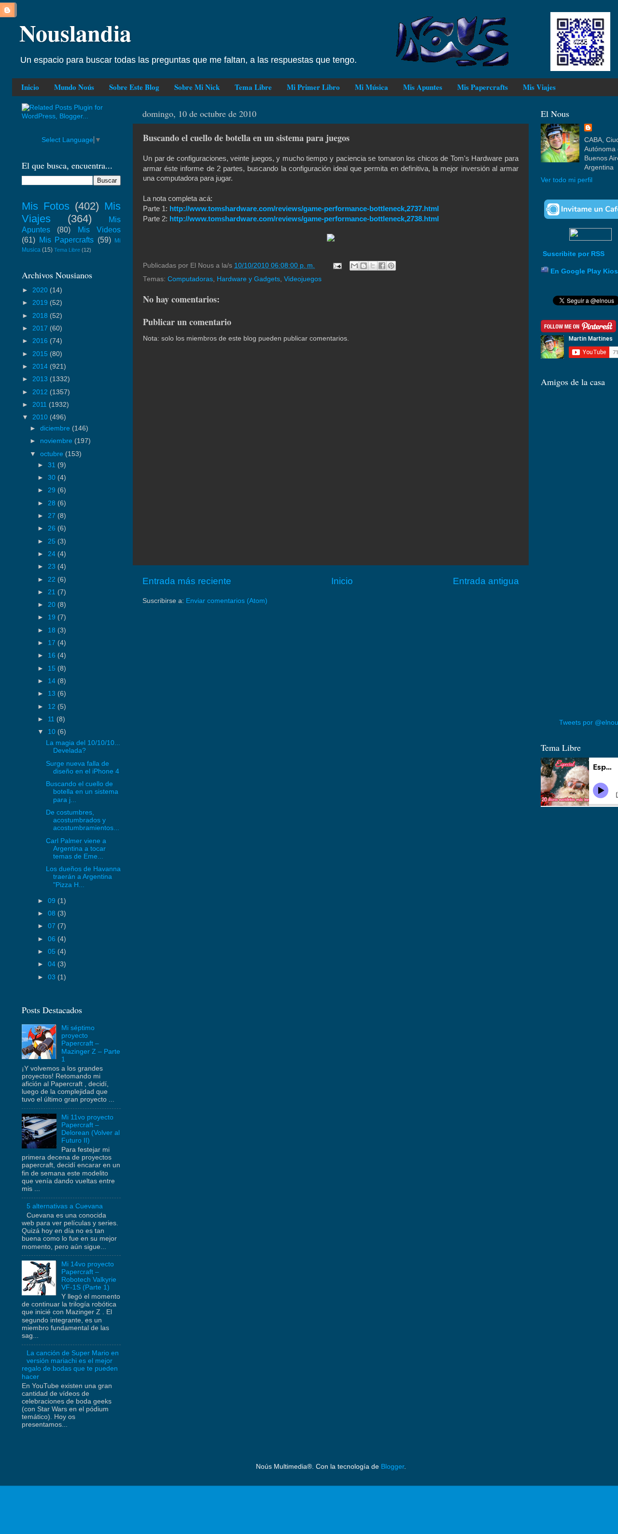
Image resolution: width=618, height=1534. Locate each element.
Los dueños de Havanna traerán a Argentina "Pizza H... (83, 876)
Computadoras (190, 279)
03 (52, 977)
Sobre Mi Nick (197, 87)
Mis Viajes (539, 87)
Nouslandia (75, 32)
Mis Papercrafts (482, 87)
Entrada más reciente (186, 581)
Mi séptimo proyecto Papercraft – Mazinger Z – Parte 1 (90, 1043)
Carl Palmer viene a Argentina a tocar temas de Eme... (76, 848)
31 (52, 465)
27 (52, 515)
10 (52, 731)
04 (52, 964)
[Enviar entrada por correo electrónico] (337, 265)
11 (52, 719)
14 (52, 681)
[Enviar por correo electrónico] (354, 266)
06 (52, 939)
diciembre (56, 428)
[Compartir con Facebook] (382, 266)
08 (52, 913)
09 (52, 900)
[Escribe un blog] (363, 266)
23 (52, 566)
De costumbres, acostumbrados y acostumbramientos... (82, 820)
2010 (41, 417)
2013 (41, 379)
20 (52, 604)
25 (52, 541)
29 (52, 490)
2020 (41, 290)
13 (52, 693)
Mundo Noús (74, 87)
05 (52, 951)
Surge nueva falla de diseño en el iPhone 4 (82, 767)
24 (52, 554)
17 (52, 642)
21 (52, 592)
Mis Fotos (46, 206)
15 (52, 668)
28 (52, 503)
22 (52, 579)
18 (52, 630)
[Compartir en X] (373, 266)
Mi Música (371, 87)
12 (52, 706)
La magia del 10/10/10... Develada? (83, 746)
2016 (41, 340)
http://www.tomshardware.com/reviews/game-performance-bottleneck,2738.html (304, 219)
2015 (41, 354)
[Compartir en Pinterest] (391, 266)
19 (52, 617)
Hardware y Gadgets (248, 279)
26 (52, 528)
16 (52, 655)
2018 (41, 315)
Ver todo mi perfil (566, 180)
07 (52, 926)
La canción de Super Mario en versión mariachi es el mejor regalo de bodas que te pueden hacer (70, 1364)
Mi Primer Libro (313, 87)
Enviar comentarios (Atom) (226, 600)
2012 (41, 392)
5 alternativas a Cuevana (65, 1206)
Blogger (392, 1466)
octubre (52, 454)
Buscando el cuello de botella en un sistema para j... (82, 791)
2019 (41, 302)
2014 (41, 366)
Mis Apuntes (422, 87)
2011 (40, 404)
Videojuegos (303, 279)
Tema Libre (253, 87)
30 (52, 477)
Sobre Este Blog (134, 87)
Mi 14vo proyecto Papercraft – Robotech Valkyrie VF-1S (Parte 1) (88, 1276)
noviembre (57, 440)
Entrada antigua (486, 581)
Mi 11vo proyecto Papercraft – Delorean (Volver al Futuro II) (90, 1129)
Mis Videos (99, 229)
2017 (41, 328)
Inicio (30, 87)
